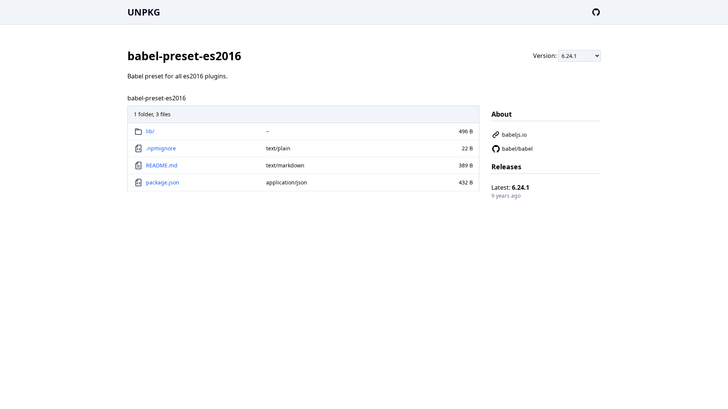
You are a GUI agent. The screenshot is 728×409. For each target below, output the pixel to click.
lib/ (150, 131)
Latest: (510, 187)
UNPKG (143, 12)
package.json (162, 182)
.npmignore (161, 148)
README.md (161, 165)
